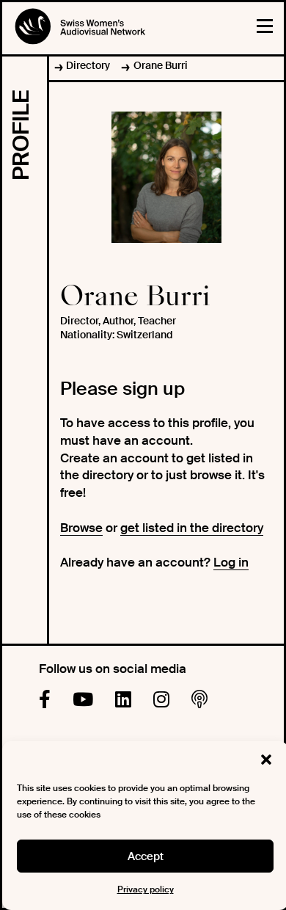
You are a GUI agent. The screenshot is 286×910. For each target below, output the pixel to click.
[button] (266, 759)
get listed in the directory (191, 528)
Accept (146, 856)
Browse (81, 528)
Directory (88, 65)
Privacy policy (145, 889)
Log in (231, 562)
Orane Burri (160, 65)
